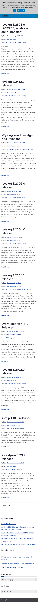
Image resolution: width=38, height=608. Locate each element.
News (9, 39)
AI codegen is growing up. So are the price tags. (17, 563)
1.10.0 (8, 428)
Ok (14, 10)
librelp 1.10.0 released (16, 418)
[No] (36, 7)
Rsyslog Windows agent (26, 149)
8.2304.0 (9, 243)
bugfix (14, 42)
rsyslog (13, 39)
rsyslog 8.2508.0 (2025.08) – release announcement (15, 28)
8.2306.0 (9, 197)
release (19, 42)
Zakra (29, 603)
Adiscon (17, 603)
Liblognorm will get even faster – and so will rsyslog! (16, 558)
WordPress (19, 606)
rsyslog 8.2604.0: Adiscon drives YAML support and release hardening (17, 534)
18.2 (7, 338)
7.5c (7, 149)
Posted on (15, 36)
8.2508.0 (9, 42)
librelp (9, 425)
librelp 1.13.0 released (8, 524)
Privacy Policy (5, 600)
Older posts (7, 506)
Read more (21, 10)
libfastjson (19, 469)
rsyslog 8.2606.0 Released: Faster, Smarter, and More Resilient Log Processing (17, 528)
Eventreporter (11, 334)
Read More (5, 73)
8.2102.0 (9, 383)
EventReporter (18, 338)
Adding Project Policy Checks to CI (13, 568)
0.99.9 (8, 469)
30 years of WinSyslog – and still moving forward (18, 544)
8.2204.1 (8, 289)
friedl (4, 36)
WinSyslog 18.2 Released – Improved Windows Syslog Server (17, 540)
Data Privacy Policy (29, 7)
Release (9, 92)
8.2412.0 (9, 95)
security (29, 289)
